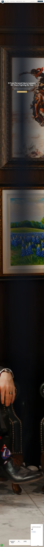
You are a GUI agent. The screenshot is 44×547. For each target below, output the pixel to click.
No (20, 275)
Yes (23, 275)
